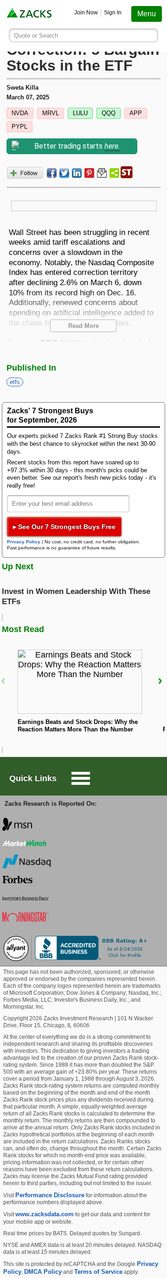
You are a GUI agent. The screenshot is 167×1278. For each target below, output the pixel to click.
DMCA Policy (43, 1271)
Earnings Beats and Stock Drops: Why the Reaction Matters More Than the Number (78, 725)
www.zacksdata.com (44, 1214)
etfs (15, 381)
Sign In (113, 12)
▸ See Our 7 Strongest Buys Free (64, 526)
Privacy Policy (23, 541)
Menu (146, 14)
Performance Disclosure (49, 1195)
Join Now (86, 12)
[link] (30, 14)
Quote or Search (36, 35)
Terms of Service (98, 1271)
